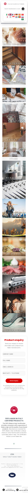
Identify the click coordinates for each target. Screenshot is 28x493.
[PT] (19, 17)
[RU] (22, 17)
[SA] (22, 19)
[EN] (10, 14)
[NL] (16, 17)
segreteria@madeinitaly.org (12, 467)
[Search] (23, 8)
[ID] (13, 17)
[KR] (10, 17)
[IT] (7, 15)
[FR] (13, 15)
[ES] (19, 15)
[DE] (16, 15)
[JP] (7, 17)
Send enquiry (14, 381)
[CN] (22, 15)
